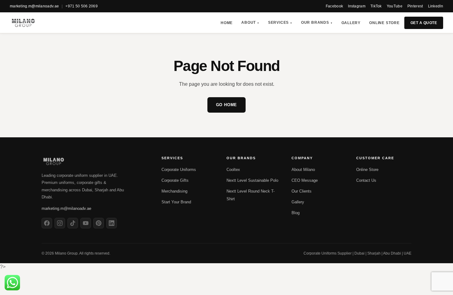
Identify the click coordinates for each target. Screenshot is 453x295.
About (250, 22)
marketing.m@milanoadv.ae (34, 6)
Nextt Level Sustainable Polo (252, 180)
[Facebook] (47, 223)
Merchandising (174, 191)
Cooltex (233, 169)
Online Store (384, 23)
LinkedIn (435, 6)
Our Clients (302, 191)
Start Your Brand (176, 202)
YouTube (394, 6)
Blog (296, 212)
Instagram (356, 6)
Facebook (334, 6)
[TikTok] (72, 223)
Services (280, 22)
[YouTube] (85, 223)
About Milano (303, 169)
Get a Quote (423, 23)
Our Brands (317, 22)
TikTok (376, 6)
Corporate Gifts (175, 180)
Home (227, 23)
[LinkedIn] (111, 223)
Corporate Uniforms (178, 169)
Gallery (351, 23)
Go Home (226, 104)
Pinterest (415, 6)
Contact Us (366, 180)
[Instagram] (60, 223)
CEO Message (305, 180)
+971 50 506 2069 (81, 6)
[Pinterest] (98, 223)
